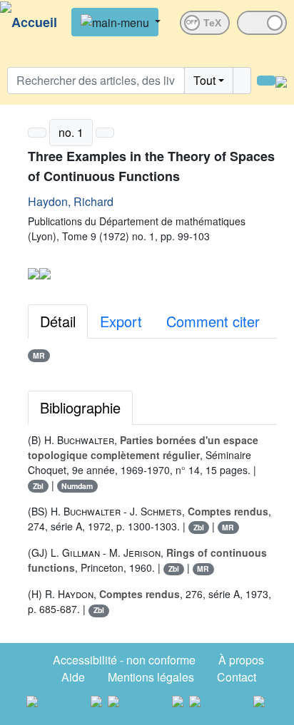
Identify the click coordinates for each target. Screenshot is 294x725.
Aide (73, 677)
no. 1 (71, 132)
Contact (236, 677)
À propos (241, 660)
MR (39, 355)
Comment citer (213, 321)
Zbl (38, 485)
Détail (58, 321)
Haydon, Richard (70, 201)
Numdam (77, 485)
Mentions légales (151, 677)
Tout (204, 80)
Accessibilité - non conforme (124, 660)
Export (121, 321)
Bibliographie (80, 407)
